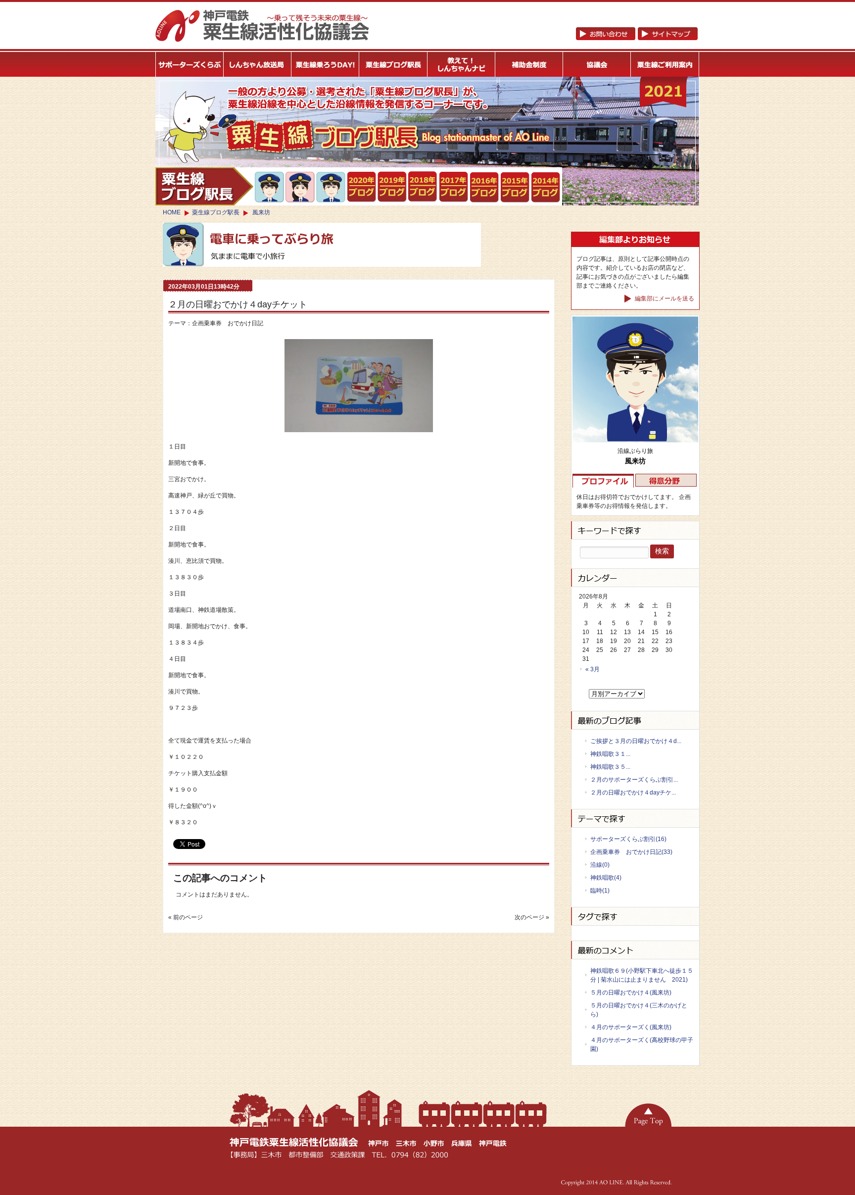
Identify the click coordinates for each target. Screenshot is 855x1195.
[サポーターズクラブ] (189, 64)
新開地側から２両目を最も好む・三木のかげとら (270, 187)
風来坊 (261, 212)
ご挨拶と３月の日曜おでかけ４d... (635, 741)
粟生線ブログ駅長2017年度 (454, 187)
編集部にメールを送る (663, 298)
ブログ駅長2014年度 (546, 187)
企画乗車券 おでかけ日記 (227, 323)
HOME (172, 212)
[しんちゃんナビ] (461, 64)
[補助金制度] (529, 64)
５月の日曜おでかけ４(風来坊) (630, 992)
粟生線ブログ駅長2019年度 (362, 187)
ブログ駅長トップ (204, 186)
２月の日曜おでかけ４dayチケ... (633, 792)
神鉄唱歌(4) (605, 877)
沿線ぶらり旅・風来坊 (331, 187)
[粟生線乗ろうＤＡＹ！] (325, 64)
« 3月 (592, 669)
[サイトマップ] (636, 38)
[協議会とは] (597, 64)
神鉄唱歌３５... (610, 766)
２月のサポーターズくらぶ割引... (634, 779)
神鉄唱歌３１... (610, 753)
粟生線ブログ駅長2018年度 (423, 187)
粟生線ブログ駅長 (215, 212)
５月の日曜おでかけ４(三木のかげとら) (638, 1010)
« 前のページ (185, 917)
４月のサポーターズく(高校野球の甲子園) (641, 1044)
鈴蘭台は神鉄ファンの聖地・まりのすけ (300, 187)
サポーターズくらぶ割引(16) (628, 839)
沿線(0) (600, 864)
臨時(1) (600, 890)
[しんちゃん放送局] (257, 64)
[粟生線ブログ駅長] (394, 64)
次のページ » (532, 917)
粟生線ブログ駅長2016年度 (485, 187)
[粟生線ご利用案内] (665, 64)
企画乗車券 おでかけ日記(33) (631, 851)
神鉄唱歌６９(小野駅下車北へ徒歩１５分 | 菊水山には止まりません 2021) (641, 975)
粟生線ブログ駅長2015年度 (515, 187)
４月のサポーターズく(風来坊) (630, 1027)
